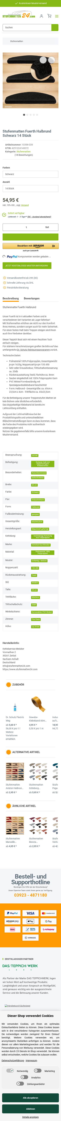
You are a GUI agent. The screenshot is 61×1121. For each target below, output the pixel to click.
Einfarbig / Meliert (39, 561)
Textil (34, 575)
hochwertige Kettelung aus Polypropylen (43, 537)
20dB (34, 605)
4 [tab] (34, 115)
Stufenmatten (24, 151)
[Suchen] (54, 27)
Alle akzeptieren (30, 1098)
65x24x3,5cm (37, 522)
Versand (25, 205)
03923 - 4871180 (30, 895)
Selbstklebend (37, 478)
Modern (35, 583)
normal (35, 455)
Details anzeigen (30, 1117)
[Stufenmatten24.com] (19, 14)
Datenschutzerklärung (13, 1060)
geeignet (35, 514)
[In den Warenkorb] (5, 51)
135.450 (35, 568)
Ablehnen (30, 1109)
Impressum (31, 1060)
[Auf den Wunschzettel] (51, 60)
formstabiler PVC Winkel (42, 612)
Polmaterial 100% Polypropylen (43, 552)
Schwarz (35, 492)
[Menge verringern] (6, 227)
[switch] (10, 1071)
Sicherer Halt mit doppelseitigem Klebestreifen (43, 464)
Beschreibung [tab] (11, 298)
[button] (41, 16)
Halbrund (35, 507)
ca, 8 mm (35, 627)
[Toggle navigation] (55, 16)
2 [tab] (27, 115)
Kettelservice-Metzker (41, 545)
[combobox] (30, 174)
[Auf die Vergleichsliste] (43, 60)
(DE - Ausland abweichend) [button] (39, 217)
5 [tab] (37, 115)
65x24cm (35, 597)
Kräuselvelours (38, 500)
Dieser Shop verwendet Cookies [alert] (30, 1016)
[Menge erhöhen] (54, 227)
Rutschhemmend (39, 473)
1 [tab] (24, 115)
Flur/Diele (36, 619)
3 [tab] (31, 115)
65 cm (34, 485)
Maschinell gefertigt (40, 529)
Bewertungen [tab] (32, 298)
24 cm (34, 590)
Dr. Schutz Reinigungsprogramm (33, 349)
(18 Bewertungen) (24, 155)
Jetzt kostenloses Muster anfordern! (27, 265)
